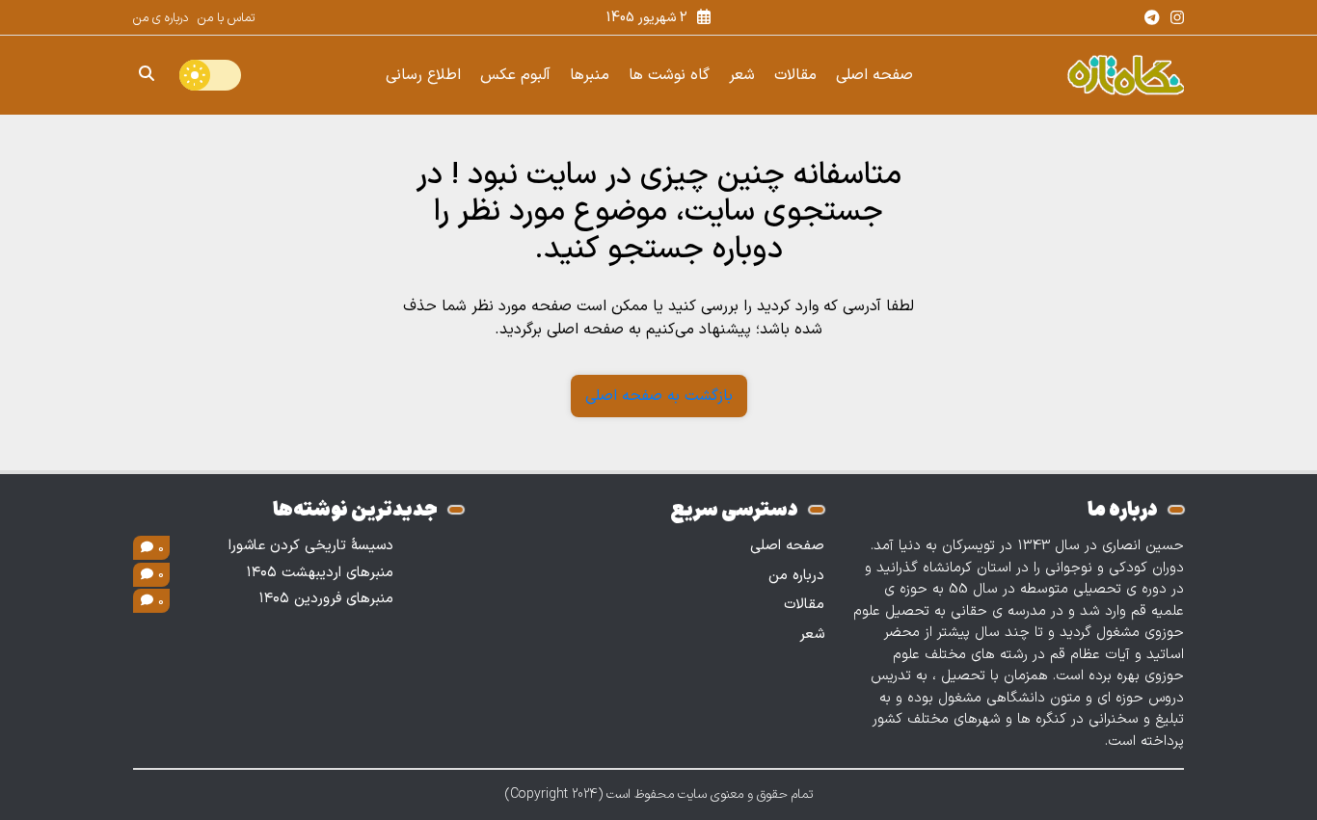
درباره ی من (160, 18)
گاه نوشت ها (669, 75)
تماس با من (226, 18)
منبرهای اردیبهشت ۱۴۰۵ (320, 573)
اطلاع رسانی (423, 75)
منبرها (589, 75)
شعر (742, 75)
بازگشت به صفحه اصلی (659, 396)
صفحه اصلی (874, 75)
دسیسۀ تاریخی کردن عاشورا (310, 546)
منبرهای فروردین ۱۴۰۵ (326, 599)
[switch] (210, 75)
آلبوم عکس (515, 75)
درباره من (796, 576)
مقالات (795, 75)
